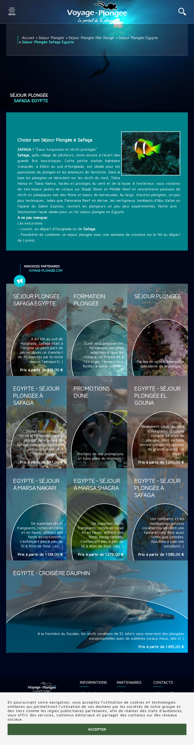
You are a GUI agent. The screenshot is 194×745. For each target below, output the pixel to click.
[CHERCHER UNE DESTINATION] (182, 14)
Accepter (97, 729)
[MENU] (12, 12)
